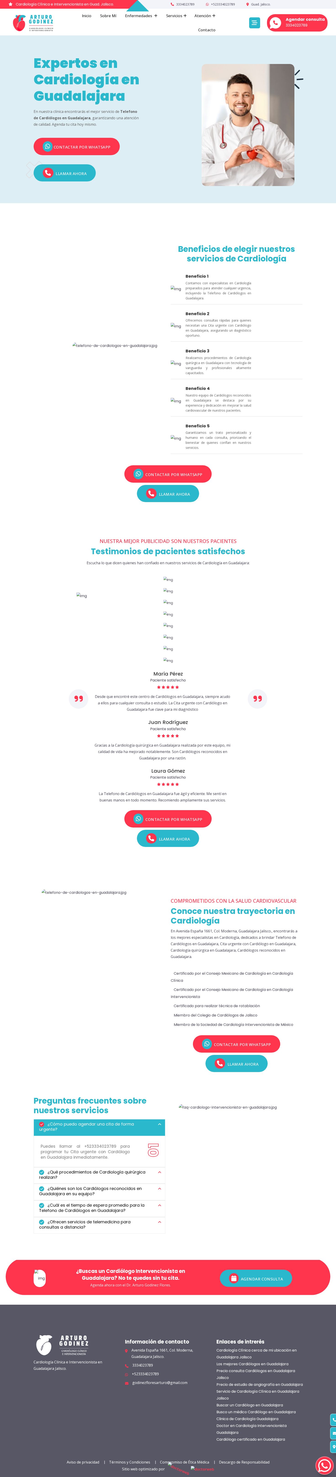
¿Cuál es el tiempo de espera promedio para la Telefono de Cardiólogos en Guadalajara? (91, 1207)
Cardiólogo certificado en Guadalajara (250, 1439)
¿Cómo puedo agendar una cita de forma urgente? (86, 1126)
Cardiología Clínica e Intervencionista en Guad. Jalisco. (64, 4)
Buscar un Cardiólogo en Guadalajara (249, 1405)
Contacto (207, 29)
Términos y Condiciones (129, 1462)
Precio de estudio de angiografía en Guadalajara (259, 1384)
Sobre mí (108, 15)
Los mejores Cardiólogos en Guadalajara (252, 1364)
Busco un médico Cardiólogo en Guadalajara (256, 1412)
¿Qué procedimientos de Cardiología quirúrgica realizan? (92, 1174)
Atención (203, 15)
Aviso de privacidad (83, 1462)
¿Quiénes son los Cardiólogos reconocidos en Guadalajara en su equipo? (90, 1191)
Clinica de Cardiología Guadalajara (247, 1418)
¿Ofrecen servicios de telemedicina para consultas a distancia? (85, 1224)
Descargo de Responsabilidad (244, 1462)
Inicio (86, 15)
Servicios (174, 15)
